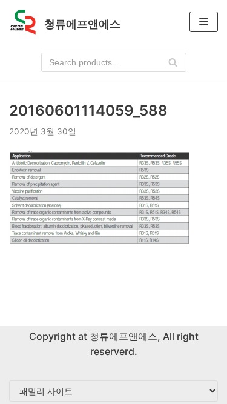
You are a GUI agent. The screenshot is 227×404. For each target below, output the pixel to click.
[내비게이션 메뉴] (203, 22)
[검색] (172, 62)
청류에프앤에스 (122, 336)
